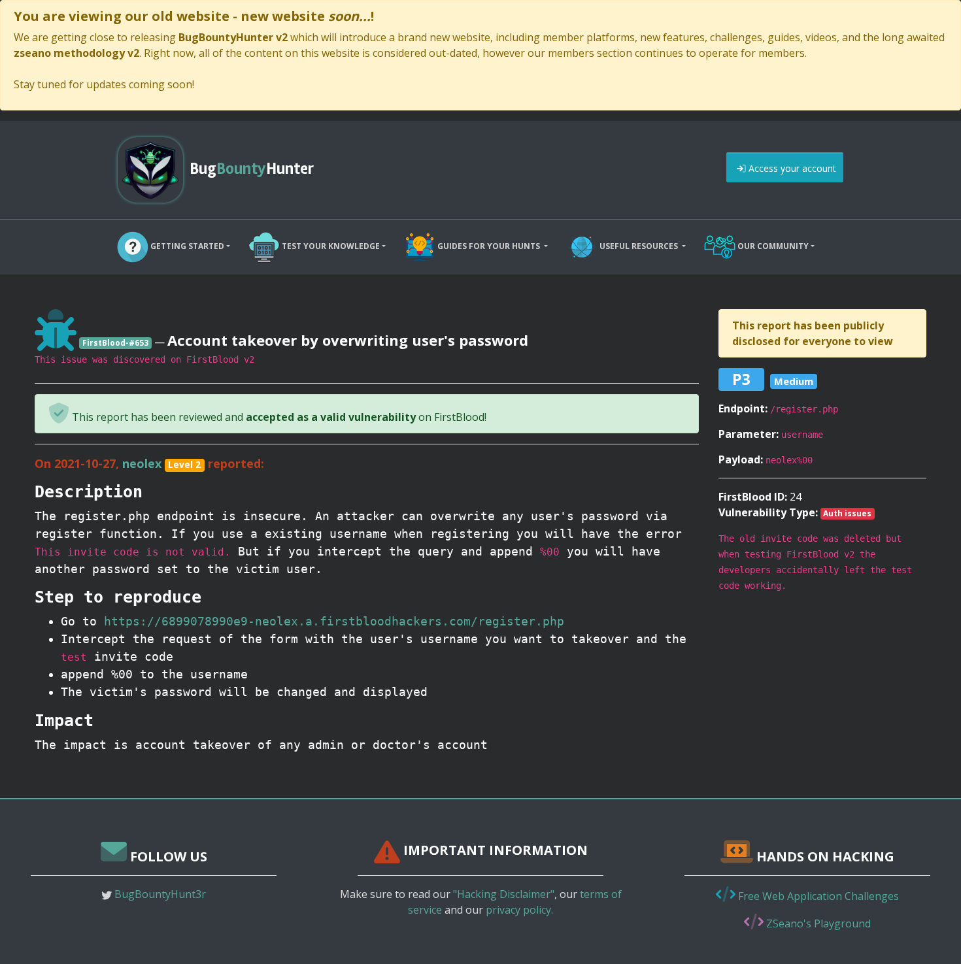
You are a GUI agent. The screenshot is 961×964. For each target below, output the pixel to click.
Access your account (791, 168)
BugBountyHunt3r (160, 894)
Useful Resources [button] (639, 246)
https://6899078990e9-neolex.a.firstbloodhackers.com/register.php (334, 621)
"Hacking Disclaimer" (503, 894)
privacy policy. (519, 910)
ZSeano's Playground (817, 923)
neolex (141, 463)
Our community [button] (772, 246)
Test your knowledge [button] (330, 246)
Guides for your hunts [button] (488, 246)
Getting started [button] (186, 246)
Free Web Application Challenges (817, 896)
